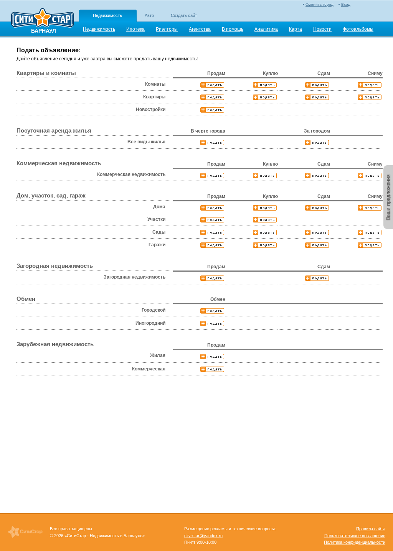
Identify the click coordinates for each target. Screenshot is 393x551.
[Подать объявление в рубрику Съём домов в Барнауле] (370, 208)
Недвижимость (107, 15)
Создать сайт (184, 15)
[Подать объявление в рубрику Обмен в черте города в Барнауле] (212, 311)
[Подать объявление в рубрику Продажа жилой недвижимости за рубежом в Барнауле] (212, 356)
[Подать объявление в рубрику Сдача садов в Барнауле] (317, 232)
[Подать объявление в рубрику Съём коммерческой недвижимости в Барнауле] (370, 175)
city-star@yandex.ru (203, 535)
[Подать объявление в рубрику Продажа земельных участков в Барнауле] (212, 219)
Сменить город (319, 4)
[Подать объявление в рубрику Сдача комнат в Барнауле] (317, 85)
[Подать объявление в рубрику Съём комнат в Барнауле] (370, 85)
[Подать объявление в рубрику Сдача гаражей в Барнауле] (317, 245)
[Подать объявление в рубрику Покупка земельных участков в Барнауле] (265, 219)
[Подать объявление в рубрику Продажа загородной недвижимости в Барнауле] (212, 278)
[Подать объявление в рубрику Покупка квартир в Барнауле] (265, 97)
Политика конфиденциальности (354, 542)
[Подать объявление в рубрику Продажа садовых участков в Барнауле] (212, 232)
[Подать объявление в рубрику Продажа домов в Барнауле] (212, 208)
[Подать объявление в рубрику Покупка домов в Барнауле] (265, 208)
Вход (345, 4)
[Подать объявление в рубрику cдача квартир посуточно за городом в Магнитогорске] (317, 142)
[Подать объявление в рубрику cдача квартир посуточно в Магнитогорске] (212, 142)
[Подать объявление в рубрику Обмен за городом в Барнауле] (212, 323)
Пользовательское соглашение (354, 535)
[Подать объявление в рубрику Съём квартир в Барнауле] (370, 97)
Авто (149, 15)
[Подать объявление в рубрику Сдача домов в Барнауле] (317, 208)
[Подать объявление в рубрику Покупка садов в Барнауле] (265, 232)
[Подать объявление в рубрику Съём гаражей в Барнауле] (370, 245)
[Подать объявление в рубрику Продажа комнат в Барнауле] (212, 85)
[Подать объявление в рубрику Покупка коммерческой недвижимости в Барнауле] (265, 175)
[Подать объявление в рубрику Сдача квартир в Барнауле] (317, 97)
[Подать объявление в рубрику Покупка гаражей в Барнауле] (265, 245)
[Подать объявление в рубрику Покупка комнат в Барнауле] (265, 85)
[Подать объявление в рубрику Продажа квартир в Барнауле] (212, 97)
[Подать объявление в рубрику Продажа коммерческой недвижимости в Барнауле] (212, 175)
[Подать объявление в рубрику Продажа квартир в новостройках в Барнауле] (212, 110)
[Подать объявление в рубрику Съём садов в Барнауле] (370, 232)
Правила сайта (370, 528)
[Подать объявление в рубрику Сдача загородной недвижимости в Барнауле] (317, 278)
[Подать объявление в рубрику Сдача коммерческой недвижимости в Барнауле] (317, 175)
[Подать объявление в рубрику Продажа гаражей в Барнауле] (212, 245)
